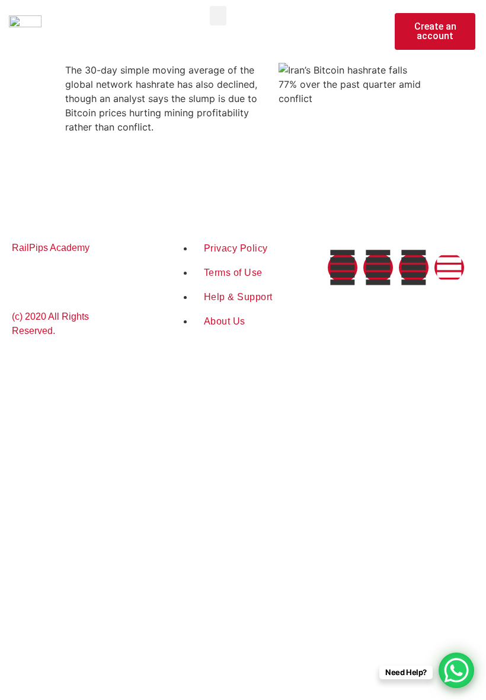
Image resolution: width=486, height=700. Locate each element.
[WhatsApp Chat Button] (456, 670)
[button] (218, 16)
